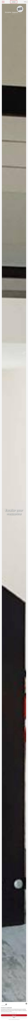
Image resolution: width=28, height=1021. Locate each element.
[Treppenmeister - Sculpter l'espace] (14, 10)
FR (25, 1)
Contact (14, 1)
